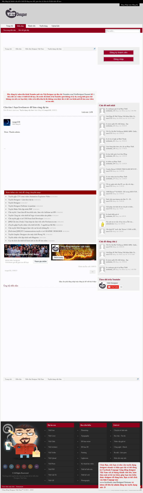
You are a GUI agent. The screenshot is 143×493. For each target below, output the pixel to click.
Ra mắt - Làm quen (120, 453)
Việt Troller (52, 453)
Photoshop (84, 430)
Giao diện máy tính (8, 486)
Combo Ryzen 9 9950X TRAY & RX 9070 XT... (122, 169)
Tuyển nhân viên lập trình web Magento (23, 237)
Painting (84, 453)
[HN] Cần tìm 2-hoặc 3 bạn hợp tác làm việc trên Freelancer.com (32, 222)
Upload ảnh (55, 26)
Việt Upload (52, 458)
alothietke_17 (110, 178)
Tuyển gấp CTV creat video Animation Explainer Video (29, 196)
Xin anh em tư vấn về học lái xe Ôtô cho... (120, 222)
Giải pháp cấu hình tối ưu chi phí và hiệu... (120, 207)
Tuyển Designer (14, 203)
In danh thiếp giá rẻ (112, 214)
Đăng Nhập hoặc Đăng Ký (129, 5)
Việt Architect (52, 447)
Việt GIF (51, 480)
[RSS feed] (30, 468)
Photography (85, 480)
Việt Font (51, 430)
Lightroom (84, 458)
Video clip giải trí (119, 441)
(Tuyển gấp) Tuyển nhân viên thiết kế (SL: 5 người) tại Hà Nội (32, 225)
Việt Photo (51, 464)
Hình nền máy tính (120, 458)
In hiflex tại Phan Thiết (113, 161)
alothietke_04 (110, 163)
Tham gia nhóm (40, 261)
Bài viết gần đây (24, 30)
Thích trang (58, 258)
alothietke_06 (110, 156)
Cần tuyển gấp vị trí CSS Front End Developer (25, 218)
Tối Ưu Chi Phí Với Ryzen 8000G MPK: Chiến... (122, 131)
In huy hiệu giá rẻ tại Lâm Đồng (116, 154)
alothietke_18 (110, 148)
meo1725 (109, 118)
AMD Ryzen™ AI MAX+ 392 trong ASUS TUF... (122, 192)
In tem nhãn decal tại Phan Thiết (116, 176)
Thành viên (31, 26)
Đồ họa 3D (85, 447)
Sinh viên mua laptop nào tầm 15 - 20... (119, 199)
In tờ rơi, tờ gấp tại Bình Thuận (116, 139)
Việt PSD (51, 469)
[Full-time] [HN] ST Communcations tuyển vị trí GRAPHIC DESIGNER (35, 231)
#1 (92, 272)
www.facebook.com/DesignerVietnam (115, 482)
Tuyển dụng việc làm (27, 110)
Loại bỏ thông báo (94, 94)
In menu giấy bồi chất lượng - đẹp (117, 124)
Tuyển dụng (43, 26)
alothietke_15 (110, 126)
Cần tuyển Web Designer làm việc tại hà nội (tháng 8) (28, 228)
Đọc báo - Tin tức (120, 436)
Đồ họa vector (85, 441)
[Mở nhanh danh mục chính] (94, 49)
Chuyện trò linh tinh (120, 430)
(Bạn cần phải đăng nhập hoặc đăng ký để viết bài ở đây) (77, 281)
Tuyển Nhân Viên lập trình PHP (20, 209)
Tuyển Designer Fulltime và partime (22, 206)
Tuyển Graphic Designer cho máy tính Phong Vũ (26, 234)
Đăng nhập (119, 59)
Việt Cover (51, 436)
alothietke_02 (110, 216)
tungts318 (47, 110)
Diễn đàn (20, 26)
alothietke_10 (110, 111)
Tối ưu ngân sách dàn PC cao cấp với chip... (120, 184)
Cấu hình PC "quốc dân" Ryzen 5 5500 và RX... (121, 229)
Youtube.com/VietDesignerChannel (76, 94)
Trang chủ (9, 26)
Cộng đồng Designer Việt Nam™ (17, 490)
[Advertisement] (71, 39)
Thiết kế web (85, 475)
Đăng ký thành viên (118, 52)
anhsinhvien (110, 224)
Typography (85, 436)
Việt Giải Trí (52, 475)
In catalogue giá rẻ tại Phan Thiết (116, 109)
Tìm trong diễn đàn (9, 30)
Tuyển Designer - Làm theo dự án (21, 200)
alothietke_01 (110, 141)
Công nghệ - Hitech (120, 447)
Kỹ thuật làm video (87, 464)
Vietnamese (19, 486)
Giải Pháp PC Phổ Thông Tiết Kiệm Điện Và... (121, 116)
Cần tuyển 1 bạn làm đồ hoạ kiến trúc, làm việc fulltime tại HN (32, 212)
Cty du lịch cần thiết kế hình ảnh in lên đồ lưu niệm (27, 241)
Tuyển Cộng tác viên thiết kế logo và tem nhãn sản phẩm (30, 215)
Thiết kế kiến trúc (87, 469)
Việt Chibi (51, 441)
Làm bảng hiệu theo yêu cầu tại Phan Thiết (120, 146)
